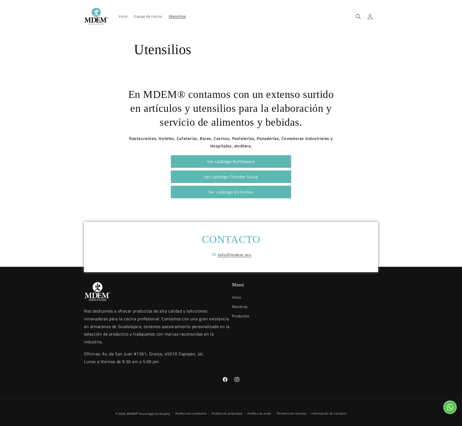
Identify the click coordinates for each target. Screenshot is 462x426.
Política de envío (259, 413)
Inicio (236, 297)
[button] (358, 16)
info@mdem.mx (234, 254)
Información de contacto (328, 413)
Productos (240, 316)
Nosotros (240, 306)
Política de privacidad (227, 413)
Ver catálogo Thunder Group (231, 177)
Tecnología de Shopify (154, 414)
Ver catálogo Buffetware (231, 161)
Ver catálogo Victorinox (231, 192)
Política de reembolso (191, 413)
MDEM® (132, 414)
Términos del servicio (291, 413)
